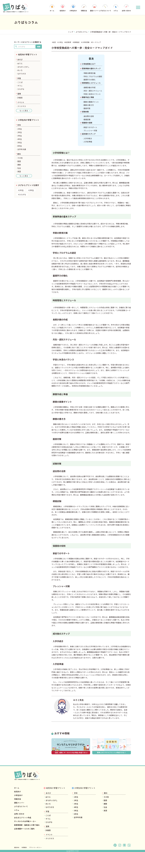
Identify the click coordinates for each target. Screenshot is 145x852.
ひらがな (20, 89)
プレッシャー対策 (90, 130)
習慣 (19, 93)
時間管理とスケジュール (91, 83)
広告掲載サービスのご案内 (24, 828)
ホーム (52, 11)
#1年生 (21, 190)
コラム (115, 11)
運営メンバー (94, 11)
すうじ (20, 85)
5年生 (19, 142)
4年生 (19, 139)
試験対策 (85, 111)
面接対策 (87, 108)
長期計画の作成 (89, 87)
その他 (20, 158)
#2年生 (31, 190)
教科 (19, 154)
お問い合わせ (126, 11)
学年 (19, 125)
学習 (19, 78)
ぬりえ (20, 63)
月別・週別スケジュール (93, 90)
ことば (20, 82)
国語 (19, 161)
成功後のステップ (89, 134)
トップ (70, 32)
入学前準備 (88, 141)
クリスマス (21, 106)
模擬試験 (87, 119)
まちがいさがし (23, 67)
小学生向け (73, 11)
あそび (20, 59)
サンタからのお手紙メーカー (25, 821)
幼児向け (63, 11)
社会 (19, 168)
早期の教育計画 (89, 73)
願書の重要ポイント (91, 102)
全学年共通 (21, 149)
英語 (19, 171)
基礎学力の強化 (89, 79)
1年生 (19, 129)
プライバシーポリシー (35, 847)
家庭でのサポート (90, 127)
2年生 (19, 132)
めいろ (20, 70)
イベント (20, 102)
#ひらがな (22, 194)
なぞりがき (21, 73)
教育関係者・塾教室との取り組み (27, 825)
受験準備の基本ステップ (91, 68)
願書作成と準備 (88, 97)
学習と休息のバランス (92, 94)
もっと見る (24, 110)
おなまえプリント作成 (22, 817)
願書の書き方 (89, 105)
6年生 (19, 146)
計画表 (20, 97)
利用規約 (24, 847)
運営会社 (16, 847)
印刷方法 (84, 11)
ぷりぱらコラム (82, 32)
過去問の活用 (89, 116)
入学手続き (88, 138)
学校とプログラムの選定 (93, 76)
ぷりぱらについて (105, 11)
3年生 (19, 135)
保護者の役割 (87, 122)
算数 (19, 164)
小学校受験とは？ (89, 64)
